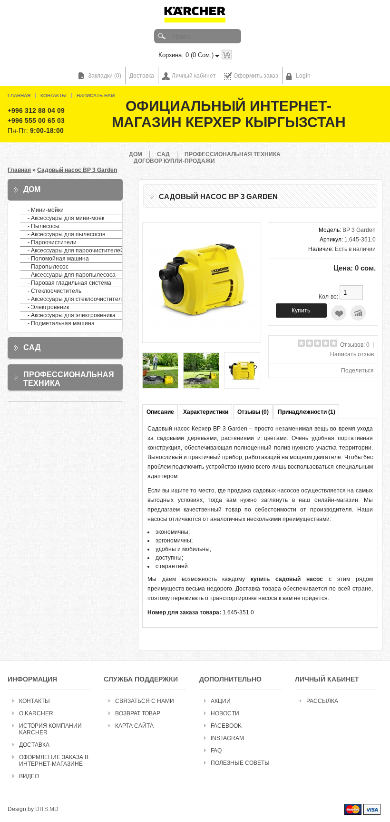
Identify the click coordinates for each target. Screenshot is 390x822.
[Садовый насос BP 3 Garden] (201, 334)
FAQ (216, 750)
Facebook (226, 725)
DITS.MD (46, 809)
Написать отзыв (352, 354)
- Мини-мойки (46, 210)
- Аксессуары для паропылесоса (72, 275)
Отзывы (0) (253, 412)
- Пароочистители (52, 242)
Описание (160, 412)
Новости (225, 713)
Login (303, 75)
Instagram (227, 738)
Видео (29, 776)
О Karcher (36, 713)
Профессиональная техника (233, 154)
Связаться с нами (144, 701)
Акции (221, 701)
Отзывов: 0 (355, 344)
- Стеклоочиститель (54, 291)
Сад (163, 154)
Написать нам (96, 95)
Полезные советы (240, 763)
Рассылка (322, 701)
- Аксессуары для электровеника (72, 315)
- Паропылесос (48, 267)
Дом (135, 154)
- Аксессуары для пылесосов (66, 234)
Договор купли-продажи (174, 161)
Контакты (53, 95)
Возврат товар (137, 713)
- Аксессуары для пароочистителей (76, 250)
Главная (19, 95)
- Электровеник (48, 307)
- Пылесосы (43, 226)
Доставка (141, 75)
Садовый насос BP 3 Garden (77, 170)
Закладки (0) (104, 75)
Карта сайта (134, 725)
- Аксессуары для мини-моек (66, 218)
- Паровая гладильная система (69, 283)
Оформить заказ (256, 75)
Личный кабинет (194, 75)
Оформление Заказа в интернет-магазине (53, 760)
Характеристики (205, 412)
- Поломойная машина (58, 258)
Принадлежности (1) (306, 412)
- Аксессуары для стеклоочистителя (76, 299)
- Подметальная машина (61, 323)
